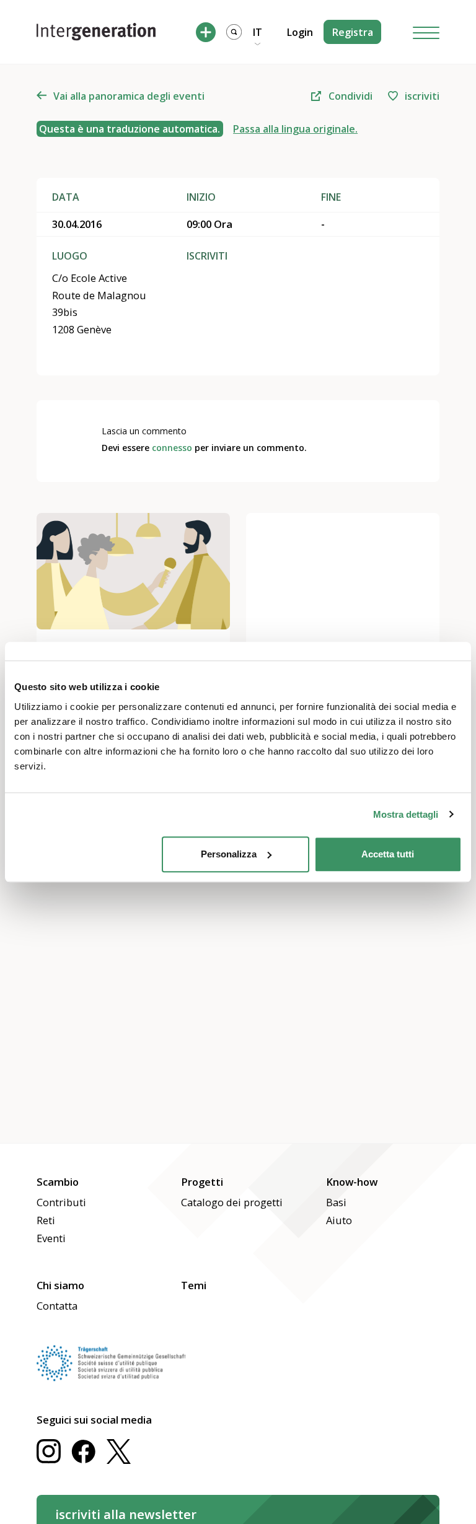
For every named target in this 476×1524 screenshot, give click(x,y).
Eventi (51, 1238)
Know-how (351, 1182)
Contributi (61, 1202)
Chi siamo (60, 1285)
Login (300, 32)
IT (257, 32)
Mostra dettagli (405, 814)
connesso (172, 447)
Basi (336, 1202)
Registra (352, 32)
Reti (46, 1220)
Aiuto (339, 1220)
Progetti (202, 1182)
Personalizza (229, 854)
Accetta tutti (387, 854)
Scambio (58, 1182)
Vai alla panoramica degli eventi (129, 96)
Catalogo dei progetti (232, 1202)
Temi (193, 1285)
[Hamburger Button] (426, 32)
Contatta (57, 1305)
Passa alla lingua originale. (295, 129)
